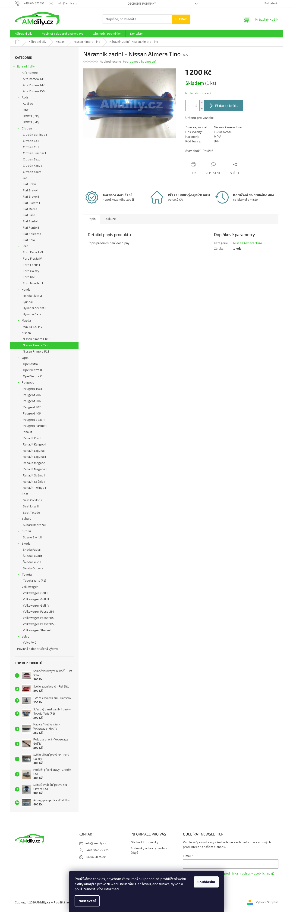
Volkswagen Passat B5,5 (39, 624)
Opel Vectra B (32, 370)
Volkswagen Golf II (35, 593)
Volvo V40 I (30, 642)
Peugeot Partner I (35, 426)
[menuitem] (23, 33)
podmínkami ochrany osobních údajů (249, 873)
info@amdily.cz (96, 843)
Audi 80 (28, 103)
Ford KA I (29, 277)
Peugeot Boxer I (34, 420)
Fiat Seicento (32, 234)
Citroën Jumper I (34, 153)
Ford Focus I (31, 265)
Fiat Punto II (31, 227)
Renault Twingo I (34, 487)
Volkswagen (30, 587)
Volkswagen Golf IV (36, 605)
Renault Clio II (32, 438)
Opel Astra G (32, 364)
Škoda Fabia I (32, 549)
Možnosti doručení (198, 93)
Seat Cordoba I (33, 500)
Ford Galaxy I (32, 271)
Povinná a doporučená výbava (38, 649)
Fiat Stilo (29, 240)
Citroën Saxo (32, 159)
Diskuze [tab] (110, 219)
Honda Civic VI (32, 296)
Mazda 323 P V (32, 327)
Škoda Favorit (32, 556)
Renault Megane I (35, 463)
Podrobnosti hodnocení (139, 62)
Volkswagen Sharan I (37, 630)
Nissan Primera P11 (36, 351)
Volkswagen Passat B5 (38, 618)
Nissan (26, 333)
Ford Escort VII (33, 252)
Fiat (24, 178)
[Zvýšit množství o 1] (201, 103)
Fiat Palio (29, 215)
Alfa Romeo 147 (33, 85)
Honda (26, 289)
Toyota (27, 574)
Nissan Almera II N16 (36, 339)
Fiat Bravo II (31, 196)
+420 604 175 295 (97, 850)
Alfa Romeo (30, 73)
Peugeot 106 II (33, 389)
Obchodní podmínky (142, 4)
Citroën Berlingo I (35, 134)
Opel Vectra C (32, 376)
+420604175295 (96, 857)
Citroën (27, 128)
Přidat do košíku (226, 105)
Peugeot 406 (32, 413)
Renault (27, 432)
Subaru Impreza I (34, 525)
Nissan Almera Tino (36, 345)
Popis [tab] (92, 219)
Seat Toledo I (32, 512)
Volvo (25, 636)
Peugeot (28, 382)
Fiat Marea (30, 209)
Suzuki (26, 531)
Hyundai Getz (32, 314)
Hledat (181, 19)
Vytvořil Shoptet (267, 902)
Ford (25, 246)
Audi (25, 97)
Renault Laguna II (34, 456)
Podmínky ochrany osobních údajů (150, 850)
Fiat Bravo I (30, 190)
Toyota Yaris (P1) (34, 580)
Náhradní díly (26, 66)
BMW (25, 110)
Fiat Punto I (30, 221)
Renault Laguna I (34, 450)
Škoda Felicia (32, 562)
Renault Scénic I (34, 475)
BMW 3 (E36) (31, 116)
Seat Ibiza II (31, 506)
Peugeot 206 (32, 395)
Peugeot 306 (32, 401)
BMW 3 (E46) (31, 122)
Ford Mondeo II (33, 283)
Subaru (27, 518)
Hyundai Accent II (34, 308)
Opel (25, 358)
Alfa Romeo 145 (33, 79)
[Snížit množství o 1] (201, 108)
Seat (25, 494)
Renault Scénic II (34, 481)
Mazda (26, 320)
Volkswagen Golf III (36, 599)
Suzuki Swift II (32, 537)
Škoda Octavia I (33, 568)
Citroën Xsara (32, 172)
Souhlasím (206, 881)
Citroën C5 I (31, 147)
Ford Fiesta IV (32, 258)
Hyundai (27, 302)
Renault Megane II (35, 469)
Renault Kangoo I (34, 444)
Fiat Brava (30, 184)
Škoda (26, 543)
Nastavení (87, 900)
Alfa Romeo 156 (33, 91)
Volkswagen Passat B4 (38, 611)
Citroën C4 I (31, 141)
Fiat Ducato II (32, 203)
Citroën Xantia (32, 165)
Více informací (108, 889)
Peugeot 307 (32, 407)
